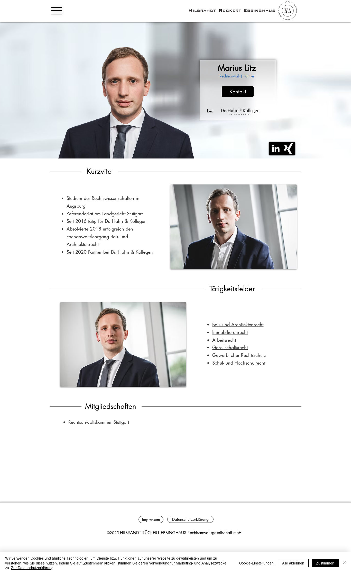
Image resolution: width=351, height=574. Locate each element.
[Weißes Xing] (288, 148)
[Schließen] (345, 563)
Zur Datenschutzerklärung (32, 567)
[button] (56, 10)
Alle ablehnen (293, 563)
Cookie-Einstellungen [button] (256, 563)
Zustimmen (325, 563)
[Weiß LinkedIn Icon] (275, 148)
